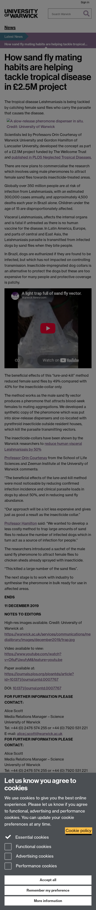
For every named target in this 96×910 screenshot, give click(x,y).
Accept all (48, 880)
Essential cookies (31, 837)
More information (48, 901)
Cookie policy (79, 830)
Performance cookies (36, 866)
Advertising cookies (34, 856)
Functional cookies (33, 846)
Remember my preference (48, 890)
